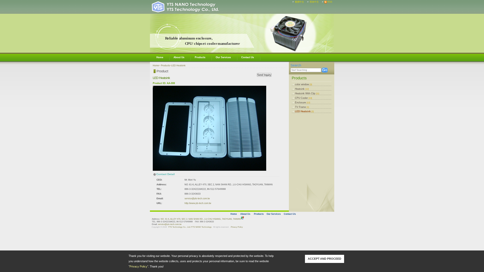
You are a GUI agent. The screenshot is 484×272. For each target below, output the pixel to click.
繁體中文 (299, 2)
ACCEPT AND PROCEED (324, 258)
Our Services (223, 57)
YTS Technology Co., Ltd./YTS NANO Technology (190, 227)
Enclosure (302, 102)
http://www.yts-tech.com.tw (198, 203)
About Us (179, 57)
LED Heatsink (304, 111)
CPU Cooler (303, 98)
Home (159, 57)
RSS (329, 2)
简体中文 (314, 2)
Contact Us (247, 57)
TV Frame (302, 107)
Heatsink (302, 88)
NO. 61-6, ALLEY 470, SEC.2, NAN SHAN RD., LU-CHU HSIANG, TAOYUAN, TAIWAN (201, 219)
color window (303, 84)
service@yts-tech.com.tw (197, 198)
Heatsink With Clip (307, 93)
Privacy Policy (138, 266)
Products (200, 57)
